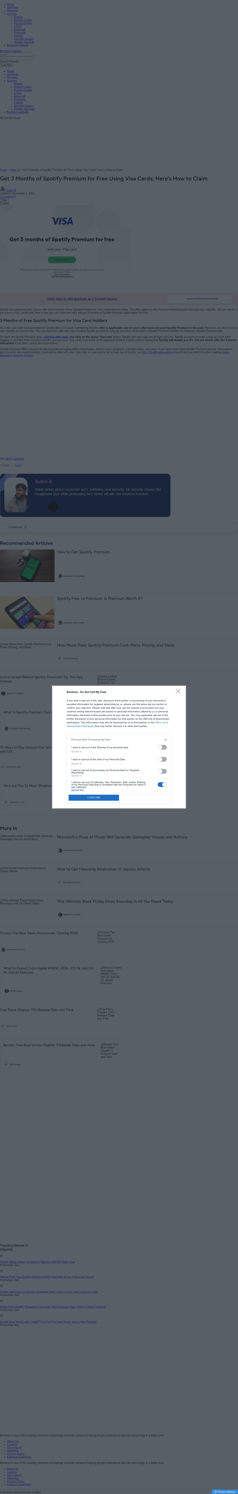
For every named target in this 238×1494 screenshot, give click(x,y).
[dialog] (119, 747)
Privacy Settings (226, 1491)
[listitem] (119, 739)
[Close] (179, 692)
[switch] (162, 747)
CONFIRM (93, 797)
